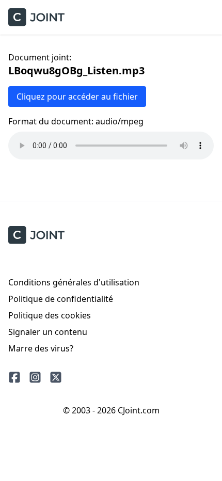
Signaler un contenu (47, 332)
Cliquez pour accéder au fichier (77, 96)
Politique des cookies (49, 315)
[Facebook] (14, 377)
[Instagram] (35, 377)
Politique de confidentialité (60, 298)
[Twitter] (56, 377)
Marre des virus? (40, 348)
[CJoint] (36, 235)
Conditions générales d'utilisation (73, 282)
